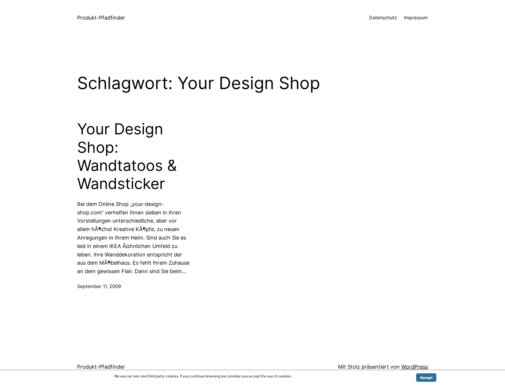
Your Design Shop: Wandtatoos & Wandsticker (127, 156)
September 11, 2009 (99, 286)
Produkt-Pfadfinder (101, 18)
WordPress (414, 367)
